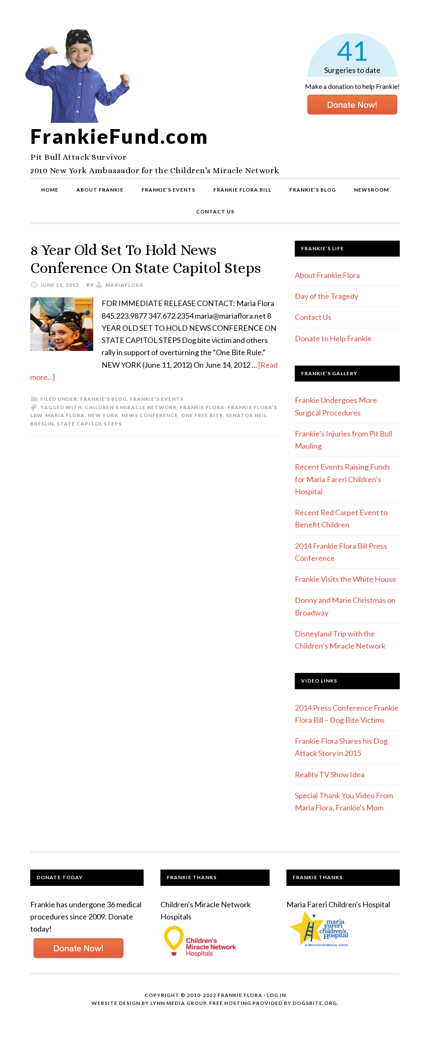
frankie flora (202, 407)
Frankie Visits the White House (345, 579)
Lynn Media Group (178, 1003)
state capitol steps (89, 424)
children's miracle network (131, 407)
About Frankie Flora (327, 275)
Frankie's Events (157, 399)
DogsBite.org (315, 1003)
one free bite (202, 415)
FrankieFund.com (119, 136)
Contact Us (313, 317)
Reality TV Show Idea (329, 774)
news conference (149, 415)
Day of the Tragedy (326, 296)
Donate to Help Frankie (333, 338)
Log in (276, 995)
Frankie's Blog (103, 399)
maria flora (65, 415)
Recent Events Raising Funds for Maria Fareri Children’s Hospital (342, 479)
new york (103, 415)
